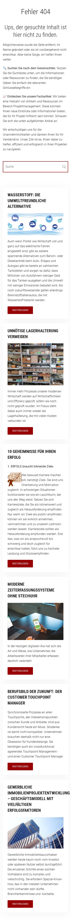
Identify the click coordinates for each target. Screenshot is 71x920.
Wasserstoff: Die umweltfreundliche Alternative (27, 201)
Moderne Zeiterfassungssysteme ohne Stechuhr (31, 590)
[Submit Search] (64, 167)
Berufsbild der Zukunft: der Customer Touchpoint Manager (35, 697)
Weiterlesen (20, 310)
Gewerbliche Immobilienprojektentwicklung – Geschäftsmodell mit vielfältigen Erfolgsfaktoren (39, 799)
